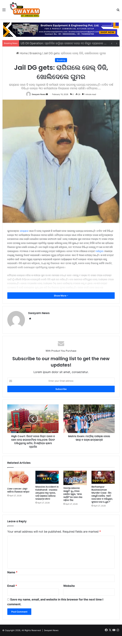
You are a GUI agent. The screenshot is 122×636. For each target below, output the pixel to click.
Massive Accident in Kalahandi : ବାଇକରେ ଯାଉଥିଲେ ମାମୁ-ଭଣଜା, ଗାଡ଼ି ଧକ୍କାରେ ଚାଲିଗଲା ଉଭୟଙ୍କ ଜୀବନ (47, 492)
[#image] (61, 29)
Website (69, 585)
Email (12, 585)
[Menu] (4, 10)
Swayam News (38, 94)
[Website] (30, 319)
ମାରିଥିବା (99, 251)
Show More (60, 295)
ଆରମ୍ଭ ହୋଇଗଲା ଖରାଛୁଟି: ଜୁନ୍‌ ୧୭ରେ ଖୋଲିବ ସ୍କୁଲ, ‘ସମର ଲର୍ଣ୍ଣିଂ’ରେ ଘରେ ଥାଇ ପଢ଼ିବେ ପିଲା (72, 494)
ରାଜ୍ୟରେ (24, 230)
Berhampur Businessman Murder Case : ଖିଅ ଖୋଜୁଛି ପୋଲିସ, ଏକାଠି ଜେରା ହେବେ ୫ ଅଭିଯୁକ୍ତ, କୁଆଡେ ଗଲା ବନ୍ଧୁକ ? (102, 494)
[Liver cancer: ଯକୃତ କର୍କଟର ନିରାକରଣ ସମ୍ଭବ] (19, 478)
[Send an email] (47, 94)
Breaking (35, 53)
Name (12, 572)
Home (23, 53)
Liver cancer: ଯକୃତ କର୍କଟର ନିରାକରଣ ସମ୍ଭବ (18, 490)
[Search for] (118, 10)
